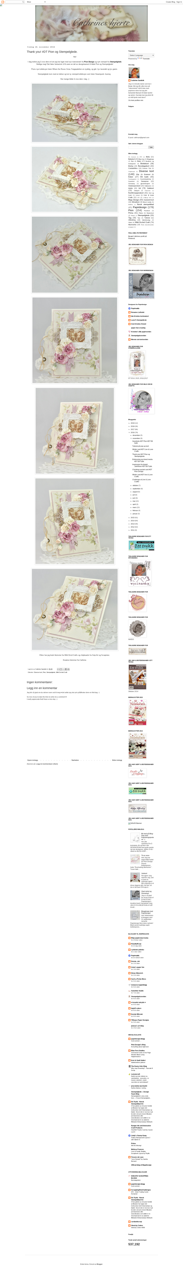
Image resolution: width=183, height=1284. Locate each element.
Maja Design (133, 200)
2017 (133, 429)
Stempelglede (115, 62)
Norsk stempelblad (145, 204)
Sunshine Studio (137, 991)
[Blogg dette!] (60, 669)
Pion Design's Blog (138, 1045)
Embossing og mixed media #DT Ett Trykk (142, 460)
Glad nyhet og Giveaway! (146, 892)
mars (135, 507)
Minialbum (136, 202)
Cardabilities (133, 168)
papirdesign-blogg (138, 1039)
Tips (138, 218)
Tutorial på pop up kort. (140, 446)
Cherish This (146, 168)
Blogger (99, 1264)
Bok (132, 161)
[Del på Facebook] (66, 669)
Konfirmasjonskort (136, 193)
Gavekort (131, 181)
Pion (44, 672)
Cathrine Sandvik (137, 80)
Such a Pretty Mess (138, 979)
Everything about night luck (140, 1047)
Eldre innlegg (117, 760)
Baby (148, 157)
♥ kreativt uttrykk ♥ (138, 1002)
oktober (136, 485)
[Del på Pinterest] (68, 669)
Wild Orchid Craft (61, 672)
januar (135, 514)
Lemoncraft (135, 1074)
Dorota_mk (135, 961)
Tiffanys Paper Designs (140, 1020)
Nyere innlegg (32, 760)
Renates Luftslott (137, 312)
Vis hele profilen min (135, 100)
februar (135, 510)
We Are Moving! (136, 1145)
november (136, 438)
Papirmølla (135, 308)
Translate (146, 59)
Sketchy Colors (137, 1225)
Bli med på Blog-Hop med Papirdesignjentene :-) (147, 836)
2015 (133, 518)
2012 (133, 527)
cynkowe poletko (137, 950)
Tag (129, 218)
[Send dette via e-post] (58, 669)
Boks (139, 161)
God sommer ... (136, 1041)
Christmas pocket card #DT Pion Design (142, 470)
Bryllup (130, 166)
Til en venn (145, 855)
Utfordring (132, 220)
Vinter (130, 222)
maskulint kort (149, 200)
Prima (130, 213)
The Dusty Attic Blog (139, 1066)
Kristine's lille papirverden (141, 332)
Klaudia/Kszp (136, 944)
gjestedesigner (145, 183)
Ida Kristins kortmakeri (140, 316)
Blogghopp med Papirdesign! (147, 912)
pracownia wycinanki (139, 1086)
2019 (133, 423)
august (135, 492)
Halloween (148, 186)
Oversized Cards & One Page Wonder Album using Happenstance (141, 1054)
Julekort (150, 188)
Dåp (137, 174)
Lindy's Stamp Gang (138, 1136)
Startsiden (75, 760)
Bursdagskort (143, 166)
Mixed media (147, 202)
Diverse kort (38, 672)
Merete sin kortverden (139, 339)
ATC (141, 157)
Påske (141, 213)
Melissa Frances (137, 1149)
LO (138, 197)
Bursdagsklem (136, 1180)
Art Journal (132, 157)
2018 (133, 426)
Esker (130, 177)
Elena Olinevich (137, 973)
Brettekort (144, 163)
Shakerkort (150, 213)
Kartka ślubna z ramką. (138, 1088)
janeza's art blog (137, 1026)
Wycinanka (132, 225)
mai (134, 501)
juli (134, 495)
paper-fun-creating (138, 328)
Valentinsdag (146, 220)
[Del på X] (63, 669)
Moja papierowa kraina (139, 938)
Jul (139, 188)
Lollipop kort (147, 197)
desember (136, 435)
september (137, 489)
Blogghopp (150, 159)
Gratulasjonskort (134, 186)
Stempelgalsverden (138, 336)
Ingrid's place (136, 1008)
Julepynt (136, 190)
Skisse (133, 215)
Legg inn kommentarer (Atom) (47, 764)
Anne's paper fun (137, 967)
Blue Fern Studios (138, 1051)
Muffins (130, 204)
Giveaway (131, 183)
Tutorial (147, 218)
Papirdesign (140, 207)
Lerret (138, 195)
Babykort (131, 159)
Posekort (147, 210)
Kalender (147, 190)
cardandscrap (136, 1222)
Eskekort (147, 174)
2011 (133, 530)
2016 (133, 432)
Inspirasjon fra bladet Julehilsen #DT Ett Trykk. (142, 465)
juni (134, 498)
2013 (133, 524)
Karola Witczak (137, 1014)
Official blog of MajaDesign (141, 1165)
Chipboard (131, 171)
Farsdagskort (132, 179)
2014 (133, 521)
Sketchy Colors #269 (138, 1227)
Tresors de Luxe (137, 1157)
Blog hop (141, 159)
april (134, 504)
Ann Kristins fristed (138, 324)
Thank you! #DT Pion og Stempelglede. (141, 455)
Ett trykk (144, 177)
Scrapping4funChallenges (141, 1190)
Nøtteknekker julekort (138, 1062)
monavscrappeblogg (139, 985)
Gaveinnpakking (145, 179)
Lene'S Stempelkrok (139, 320)
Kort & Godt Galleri (138, 1060)
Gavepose (145, 181)
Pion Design (89, 62)
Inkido (130, 188)
